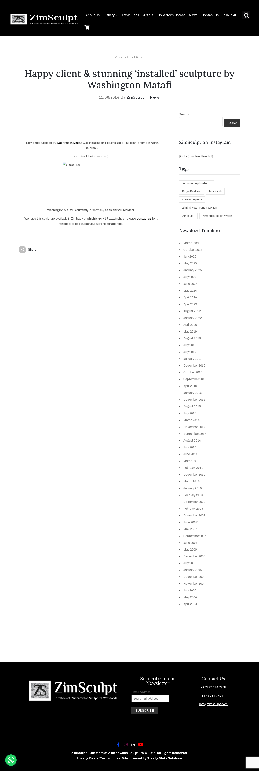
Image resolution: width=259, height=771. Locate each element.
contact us (144, 218)
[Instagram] (125, 744)
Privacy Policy (87, 758)
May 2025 (190, 263)
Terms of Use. (110, 758)
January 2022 (192, 317)
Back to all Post (131, 57)
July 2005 (189, 563)
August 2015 (192, 406)
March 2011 (191, 461)
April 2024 (190, 297)
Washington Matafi (69, 142)
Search (184, 114)
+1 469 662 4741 (213, 696)
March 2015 (191, 420)
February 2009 (193, 495)
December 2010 (194, 474)
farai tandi (215, 191)
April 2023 (190, 304)
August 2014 (192, 440)
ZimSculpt (135, 97)
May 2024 (190, 290)
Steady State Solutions (165, 758)
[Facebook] (118, 744)
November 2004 (194, 583)
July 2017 (190, 352)
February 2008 (193, 508)
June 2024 (190, 283)
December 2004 (194, 576)
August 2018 (192, 338)
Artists (148, 15)
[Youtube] (140, 744)
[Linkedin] (133, 744)
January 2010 (192, 488)
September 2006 (194, 535)
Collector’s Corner (171, 15)
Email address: (141, 692)
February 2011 (193, 467)
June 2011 (190, 454)
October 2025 (192, 249)
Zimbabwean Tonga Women (199, 207)
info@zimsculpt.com (213, 704)
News (193, 15)
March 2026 (191, 243)
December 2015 (194, 399)
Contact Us (210, 15)
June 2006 (190, 542)
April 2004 (190, 604)
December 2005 (194, 556)
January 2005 (192, 570)
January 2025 (192, 270)
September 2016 (194, 379)
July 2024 (190, 277)
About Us (93, 15)
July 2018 (189, 345)
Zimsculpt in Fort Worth (217, 215)
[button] (11, 760)
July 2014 (190, 447)
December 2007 (194, 515)
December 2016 (194, 365)
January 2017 (192, 358)
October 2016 (192, 372)
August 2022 (192, 311)
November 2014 (194, 426)
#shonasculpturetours (196, 183)
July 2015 (189, 413)
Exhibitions (130, 15)
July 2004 (190, 590)
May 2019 (190, 331)
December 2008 (194, 501)
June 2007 (190, 522)
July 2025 (189, 256)
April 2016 (190, 386)
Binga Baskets (191, 191)
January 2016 (192, 392)
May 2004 (190, 597)
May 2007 (190, 529)
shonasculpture (192, 199)
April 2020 (190, 324)
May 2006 (190, 549)
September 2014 (195, 433)
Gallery (109, 15)
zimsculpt (188, 215)
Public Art (230, 15)
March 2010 (191, 481)
